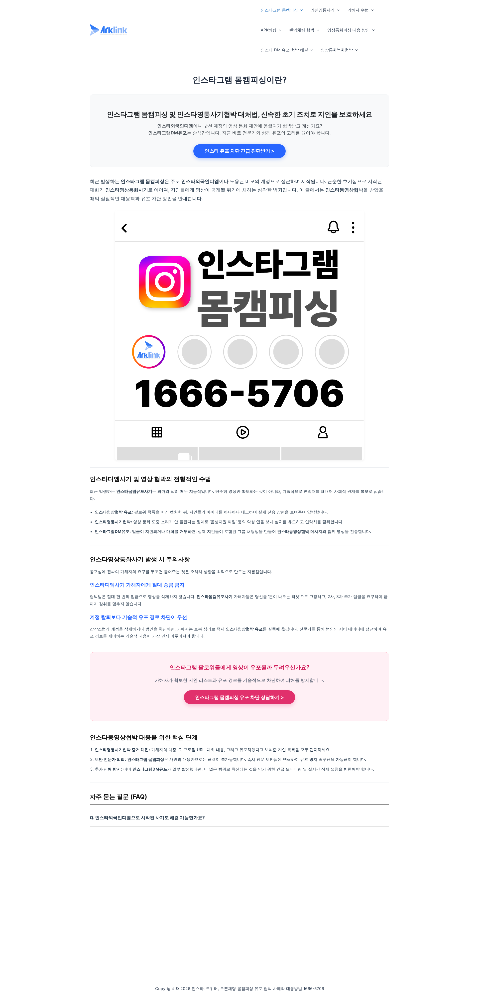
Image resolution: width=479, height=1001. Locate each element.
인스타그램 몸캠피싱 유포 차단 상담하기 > (239, 697)
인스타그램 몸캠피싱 (279, 9)
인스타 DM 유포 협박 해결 (284, 49)
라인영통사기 (323, 9)
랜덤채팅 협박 (301, 29)
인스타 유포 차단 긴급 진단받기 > (239, 151)
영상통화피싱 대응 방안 (348, 29)
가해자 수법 (358, 9)
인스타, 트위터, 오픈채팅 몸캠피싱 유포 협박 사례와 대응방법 (189, 29)
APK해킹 (268, 29)
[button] (300, 10)
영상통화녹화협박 (337, 49)
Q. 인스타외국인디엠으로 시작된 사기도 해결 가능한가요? (147, 817)
